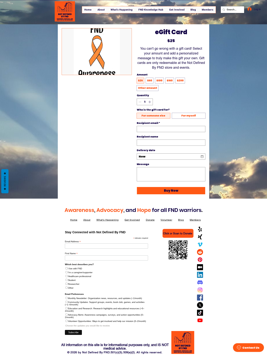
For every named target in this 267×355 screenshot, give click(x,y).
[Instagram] (200, 290)
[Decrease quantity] (139, 102)
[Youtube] (200, 320)
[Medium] (200, 267)
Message (143, 164)
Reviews (5, 181)
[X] (200, 305)
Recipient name (147, 136)
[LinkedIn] (200, 275)
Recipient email (148, 123)
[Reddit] (200, 252)
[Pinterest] (200, 260)
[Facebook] (200, 298)
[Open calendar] (202, 156)
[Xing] (200, 237)
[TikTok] (200, 313)
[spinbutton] (145, 102)
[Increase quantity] (150, 102)
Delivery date (146, 150)
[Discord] (200, 282)
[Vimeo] (200, 244)
